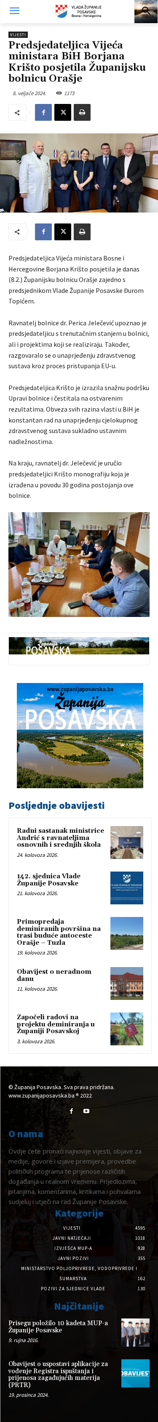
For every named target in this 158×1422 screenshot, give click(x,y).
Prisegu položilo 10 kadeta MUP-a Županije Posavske (58, 1326)
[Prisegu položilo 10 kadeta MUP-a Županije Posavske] (135, 1332)
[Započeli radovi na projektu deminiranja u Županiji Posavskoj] (126, 1029)
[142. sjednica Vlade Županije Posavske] (126, 888)
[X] (62, 112)
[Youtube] (86, 1111)
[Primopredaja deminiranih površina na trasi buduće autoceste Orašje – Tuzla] (126, 933)
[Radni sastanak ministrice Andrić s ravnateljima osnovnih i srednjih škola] (126, 842)
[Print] (82, 112)
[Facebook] (43, 112)
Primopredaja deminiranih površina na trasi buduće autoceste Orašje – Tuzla (59, 932)
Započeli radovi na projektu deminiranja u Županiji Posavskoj (56, 1024)
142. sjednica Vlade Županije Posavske (48, 880)
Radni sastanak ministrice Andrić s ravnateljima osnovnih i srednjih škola (60, 838)
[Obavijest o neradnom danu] (126, 983)
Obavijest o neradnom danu (54, 975)
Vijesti (18, 34)
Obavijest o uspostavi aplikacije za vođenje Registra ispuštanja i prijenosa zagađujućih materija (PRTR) (58, 1374)
